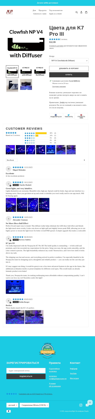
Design (51, 56)
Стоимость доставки (56, 46)
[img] (18, 167)
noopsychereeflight (70, 411)
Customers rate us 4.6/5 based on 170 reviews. (35, 394)
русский (12, 405)
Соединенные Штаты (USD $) (34, 405)
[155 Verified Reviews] (47, 360)
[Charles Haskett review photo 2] (22, 205)
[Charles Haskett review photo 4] (44, 205)
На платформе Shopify (82, 411)
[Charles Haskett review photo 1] (11, 205)
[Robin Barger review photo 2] (34, 317)
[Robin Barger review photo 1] (15, 317)
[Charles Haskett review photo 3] (33, 205)
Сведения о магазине (59, 86)
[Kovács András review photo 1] (15, 287)
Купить (69, 75)
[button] (54, 39)
